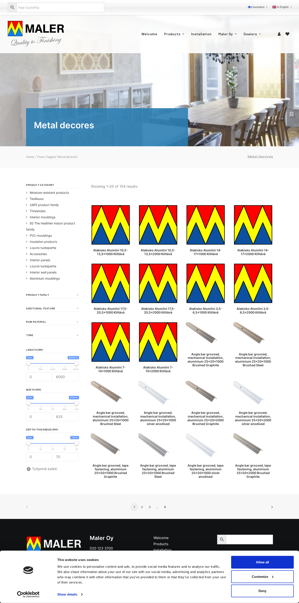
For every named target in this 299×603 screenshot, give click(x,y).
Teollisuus (37, 199)
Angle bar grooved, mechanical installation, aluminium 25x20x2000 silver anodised (253, 418)
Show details (67, 594)
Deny (262, 591)
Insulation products (43, 241)
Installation (201, 34)
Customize (260, 576)
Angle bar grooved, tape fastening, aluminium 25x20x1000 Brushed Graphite (110, 471)
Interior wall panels (43, 272)
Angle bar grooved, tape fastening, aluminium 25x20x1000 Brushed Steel (158, 471)
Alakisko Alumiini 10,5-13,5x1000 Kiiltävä (110, 252)
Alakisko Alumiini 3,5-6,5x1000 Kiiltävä (205, 310)
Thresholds (38, 211)
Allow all (262, 562)
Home (30, 157)
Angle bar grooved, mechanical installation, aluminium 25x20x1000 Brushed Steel (253, 359)
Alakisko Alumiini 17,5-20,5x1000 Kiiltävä (111, 310)
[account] (280, 34)
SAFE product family (44, 205)
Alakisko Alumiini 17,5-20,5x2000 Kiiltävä (158, 310)
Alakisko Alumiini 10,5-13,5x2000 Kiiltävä (158, 252)
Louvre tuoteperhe (43, 248)
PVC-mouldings (41, 235)
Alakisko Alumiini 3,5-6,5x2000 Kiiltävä (253, 310)
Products (172, 34)
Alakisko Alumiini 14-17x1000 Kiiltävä (206, 252)
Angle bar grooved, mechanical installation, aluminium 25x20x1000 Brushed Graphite (205, 359)
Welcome (149, 34)
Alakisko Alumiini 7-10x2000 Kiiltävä (158, 369)
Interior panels (40, 260)
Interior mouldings (42, 217)
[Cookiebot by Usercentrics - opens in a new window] (28, 594)
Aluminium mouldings (45, 278)
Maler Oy (225, 34)
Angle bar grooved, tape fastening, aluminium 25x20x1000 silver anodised (205, 471)
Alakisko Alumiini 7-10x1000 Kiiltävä (111, 369)
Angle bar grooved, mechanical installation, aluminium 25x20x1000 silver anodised (158, 418)
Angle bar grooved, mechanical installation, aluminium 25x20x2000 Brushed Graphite (205, 418)
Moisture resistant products (49, 192)
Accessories (38, 254)
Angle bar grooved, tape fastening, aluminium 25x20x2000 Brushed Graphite (253, 471)
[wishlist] (287, 34)
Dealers (250, 34)
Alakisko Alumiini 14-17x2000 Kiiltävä (253, 252)
